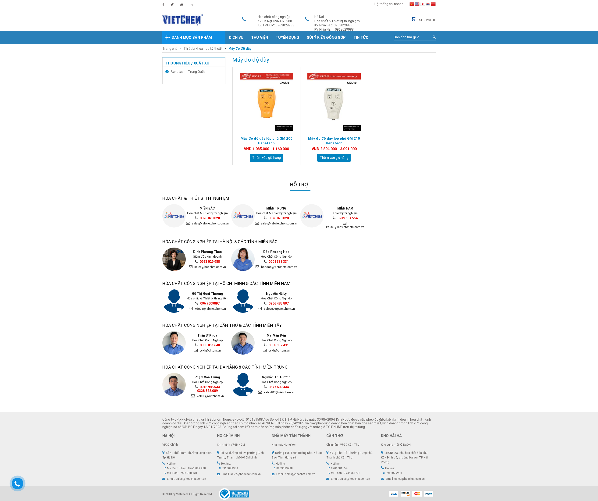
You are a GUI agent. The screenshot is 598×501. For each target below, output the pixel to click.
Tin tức (360, 37)
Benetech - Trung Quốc (188, 72)
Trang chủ (170, 48)
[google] (181, 4)
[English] (417, 5)
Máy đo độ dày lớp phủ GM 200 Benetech (266, 140)
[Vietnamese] (411, 5)
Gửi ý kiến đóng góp (326, 37)
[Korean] (428, 5)
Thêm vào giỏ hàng (266, 158)
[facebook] (163, 4)
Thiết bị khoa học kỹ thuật (203, 48)
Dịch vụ (236, 37)
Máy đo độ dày (239, 48)
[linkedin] (191, 4)
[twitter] (172, 4)
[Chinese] (433, 5)
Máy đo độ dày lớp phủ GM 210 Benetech (334, 140)
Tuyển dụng (287, 37)
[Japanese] (422, 5)
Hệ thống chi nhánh (388, 4)
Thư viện (259, 37)
